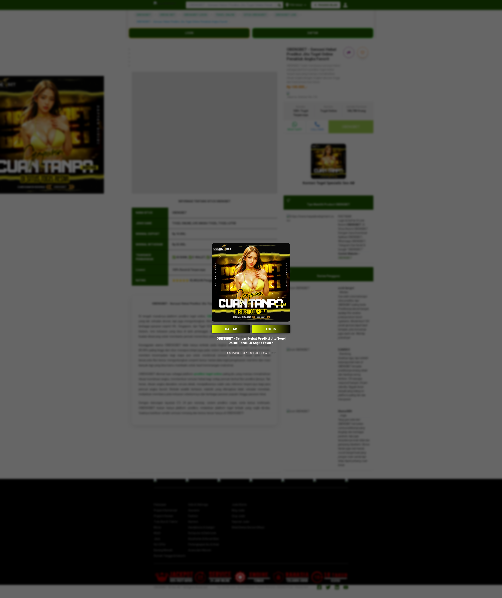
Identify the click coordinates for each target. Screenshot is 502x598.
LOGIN (271, 329)
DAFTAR (231, 329)
